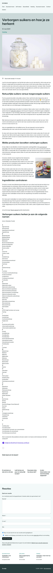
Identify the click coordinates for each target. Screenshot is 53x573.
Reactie (4, 499)
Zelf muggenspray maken (24, 556)
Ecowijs (5, 3)
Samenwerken (47, 568)
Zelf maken (21, 553)
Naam (4, 515)
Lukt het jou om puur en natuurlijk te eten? (20, 472)
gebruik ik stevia (15, 111)
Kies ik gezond (15, 210)
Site (3, 527)
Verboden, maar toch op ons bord (43, 556)
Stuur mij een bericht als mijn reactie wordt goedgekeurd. (18, 532)
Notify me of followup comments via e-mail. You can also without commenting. (27, 535)
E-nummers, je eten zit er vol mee (7, 471)
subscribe (36, 535)
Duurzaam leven (6, 553)
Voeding (4, 32)
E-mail (4, 521)
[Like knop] (3, 448)
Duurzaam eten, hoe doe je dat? (32, 471)
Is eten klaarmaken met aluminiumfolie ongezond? (45, 472)
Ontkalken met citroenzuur (6, 556)
